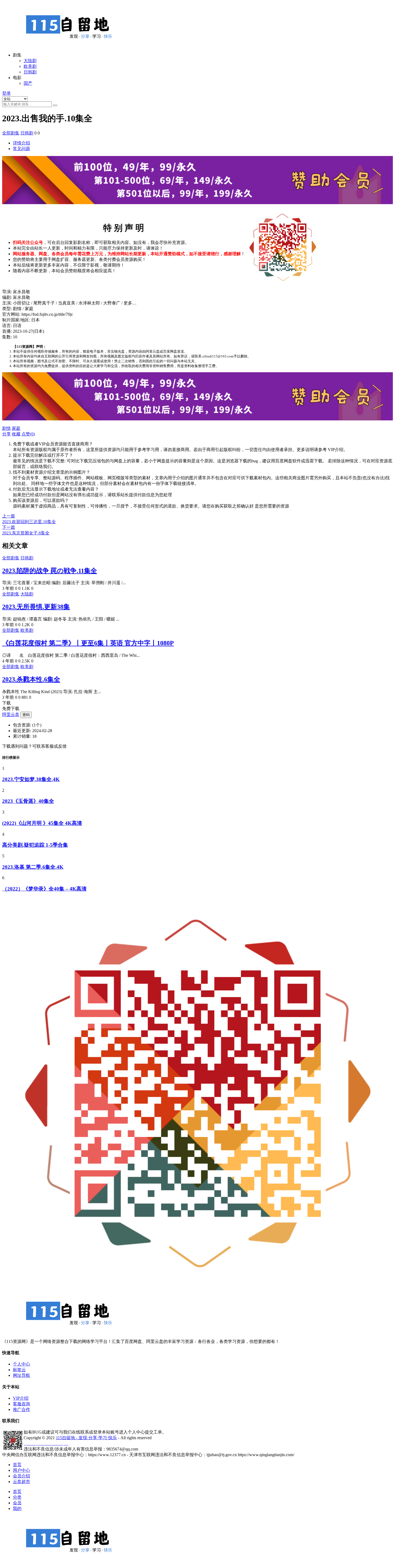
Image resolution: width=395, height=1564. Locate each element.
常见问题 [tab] (21, 148)
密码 (26, 715)
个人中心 (21, 1364)
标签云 (19, 1369)
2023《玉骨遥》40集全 (28, 801)
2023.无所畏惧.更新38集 (36, 606)
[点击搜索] (55, 105)
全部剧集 (10, 133)
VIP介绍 (20, 1398)
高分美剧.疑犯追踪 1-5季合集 (35, 845)
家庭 (16, 428)
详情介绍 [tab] (21, 143)
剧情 (6, 428)
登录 (6, 93)
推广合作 (21, 1409)
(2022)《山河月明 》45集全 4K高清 (42, 823)
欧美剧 (30, 66)
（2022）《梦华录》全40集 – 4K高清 (44, 889)
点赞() (28, 434)
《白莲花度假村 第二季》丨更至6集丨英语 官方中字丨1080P (88, 643)
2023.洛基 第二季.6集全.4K (32, 867)
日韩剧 (30, 72)
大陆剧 (30, 60)
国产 (28, 83)
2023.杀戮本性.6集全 (31, 679)
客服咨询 (21, 1404)
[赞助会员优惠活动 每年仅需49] (197, 207)
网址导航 (21, 1375)
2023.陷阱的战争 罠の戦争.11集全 (49, 570)
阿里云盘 (10, 714)
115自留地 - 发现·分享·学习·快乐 (86, 1437)
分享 (6, 434)
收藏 (16, 434)
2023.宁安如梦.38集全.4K (31, 779)
